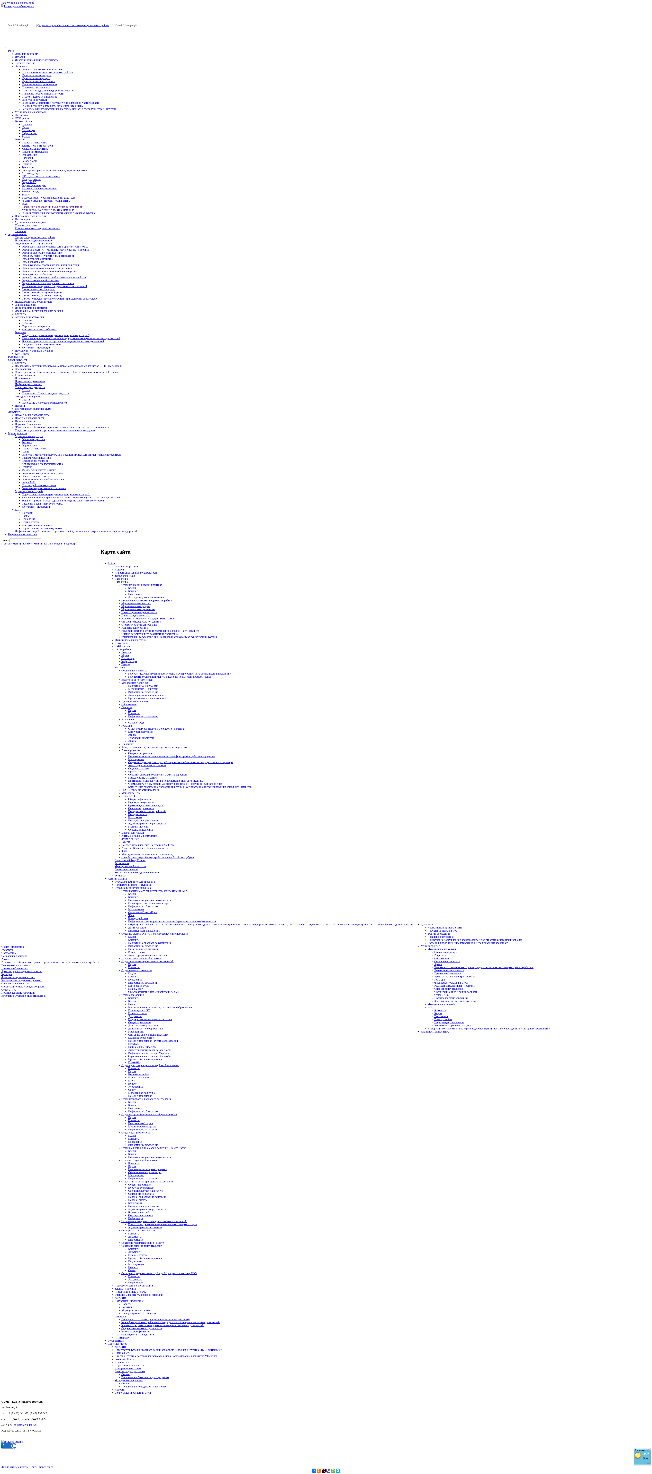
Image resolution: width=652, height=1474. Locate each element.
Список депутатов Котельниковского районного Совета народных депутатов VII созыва (66, 372)
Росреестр (27, 442)
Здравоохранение (25, 63)
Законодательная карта (14, 1467)
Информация (135, 1218)
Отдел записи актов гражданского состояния (48, 283)
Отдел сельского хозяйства (37, 258)
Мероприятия (136, 759)
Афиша (132, 734)
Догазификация (137, 927)
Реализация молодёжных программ (42, 473)
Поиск (33, 1467)
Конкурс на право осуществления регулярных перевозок (54, 170)
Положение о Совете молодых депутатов (45, 393)
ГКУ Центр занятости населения (41, 176)
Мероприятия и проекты (36, 326)
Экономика (21, 66)
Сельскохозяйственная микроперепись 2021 (153, 991)
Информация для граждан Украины (148, 1053)
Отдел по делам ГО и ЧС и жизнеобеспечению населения (55, 249)
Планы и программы (140, 1077)
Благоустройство (138, 918)
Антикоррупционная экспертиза (147, 765)
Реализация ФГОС (139, 1010)
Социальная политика (34, 142)
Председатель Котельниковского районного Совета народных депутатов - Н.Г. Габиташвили (68, 365)
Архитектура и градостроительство (42, 463)
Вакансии (20, 332)
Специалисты (23, 369)
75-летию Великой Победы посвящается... (46, 200)
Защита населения (25, 304)
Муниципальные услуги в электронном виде (48, 209)
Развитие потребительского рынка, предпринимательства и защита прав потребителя (71, 454)
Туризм (26, 136)
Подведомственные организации (34, 301)
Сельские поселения (27, 225)
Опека (131, 1270)
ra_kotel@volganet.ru (25, 1424)
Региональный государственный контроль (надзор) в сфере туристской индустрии (69, 108)
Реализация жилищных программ (147, 1169)
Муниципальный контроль (30, 111)
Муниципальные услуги (36, 78)
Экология (27, 157)
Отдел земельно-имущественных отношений (48, 255)
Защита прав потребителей (37, 145)
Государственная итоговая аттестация (150, 1019)
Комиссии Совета (25, 375)
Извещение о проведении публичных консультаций (52, 206)
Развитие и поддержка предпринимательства (48, 90)
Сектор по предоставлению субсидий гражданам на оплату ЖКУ (59, 298)
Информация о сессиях (28, 384)
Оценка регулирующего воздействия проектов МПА (52, 105)
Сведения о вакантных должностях (42, 344)
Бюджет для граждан (34, 185)
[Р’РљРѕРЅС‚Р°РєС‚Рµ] (314, 1471)
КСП (18, 509)
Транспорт (28, 167)
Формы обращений (26, 421)
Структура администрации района (35, 237)
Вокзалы (27, 124)
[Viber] (328, 1471)
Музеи (25, 127)
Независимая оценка (140, 1095)
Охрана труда (136, 722)
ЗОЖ (25, 203)
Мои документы (31, 179)
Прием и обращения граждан (145, 1059)
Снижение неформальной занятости (43, 93)
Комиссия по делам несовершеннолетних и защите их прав (162, 1224)
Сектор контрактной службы (38, 289)
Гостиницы (28, 130)
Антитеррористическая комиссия (147, 955)
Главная (6, 543)
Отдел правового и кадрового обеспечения (47, 268)
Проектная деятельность (36, 87)
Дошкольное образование (143, 1025)
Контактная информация (36, 347)
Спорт (131, 1089)
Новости (27, 320)
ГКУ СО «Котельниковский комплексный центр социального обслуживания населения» (179, 673)
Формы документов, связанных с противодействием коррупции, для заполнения (175, 783)
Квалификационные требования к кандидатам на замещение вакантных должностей (71, 338)
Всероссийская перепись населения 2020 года (48, 197)
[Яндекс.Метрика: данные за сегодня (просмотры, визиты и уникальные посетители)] (12, 1441)
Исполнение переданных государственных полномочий (54, 286)
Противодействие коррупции (39, 485)
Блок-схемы (135, 817)
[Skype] (338, 1471)
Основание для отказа (141, 808)
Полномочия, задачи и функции (33, 240)
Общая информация (26, 53)
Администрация (17, 234)
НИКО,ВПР (135, 1043)
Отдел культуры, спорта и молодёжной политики (50, 264)
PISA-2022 (134, 1062)
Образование (29, 154)
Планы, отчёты (30, 522)
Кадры (25, 515)
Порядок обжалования (28, 424)
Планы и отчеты (137, 1013)
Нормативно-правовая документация (149, 900)
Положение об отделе (140, 1123)
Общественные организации (144, 1172)
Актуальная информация (29, 317)
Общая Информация (140, 753)
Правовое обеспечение (35, 460)
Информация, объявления (37, 525)
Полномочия (22, 378)
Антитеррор (22, 353)
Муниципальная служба (29, 491)
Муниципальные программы (38, 81)
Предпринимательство (35, 151)
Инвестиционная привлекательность (36, 59)
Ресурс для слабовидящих (19, 6)
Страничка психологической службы (149, 1056)
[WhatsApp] (333, 1471)
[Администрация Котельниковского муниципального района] (18, 41)
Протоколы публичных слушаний (34, 350)
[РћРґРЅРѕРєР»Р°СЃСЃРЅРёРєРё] (319, 1471)
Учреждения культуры (141, 737)
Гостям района (23, 121)
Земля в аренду (30, 191)
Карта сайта (46, 1467)
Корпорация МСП (138, 985)
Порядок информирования (143, 820)
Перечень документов (141, 802)
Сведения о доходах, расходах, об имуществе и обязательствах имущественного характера (180, 762)
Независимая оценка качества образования (153, 1040)
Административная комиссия (145, 1227)
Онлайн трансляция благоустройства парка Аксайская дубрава (58, 212)
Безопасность (29, 160)
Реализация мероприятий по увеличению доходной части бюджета (60, 102)
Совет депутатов (18, 359)
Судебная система (138, 768)
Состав (26, 390)
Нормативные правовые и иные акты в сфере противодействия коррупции (171, 756)
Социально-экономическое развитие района (47, 72)
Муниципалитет (17, 433)
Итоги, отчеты (136, 952)
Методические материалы (143, 777)
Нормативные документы (30, 381)
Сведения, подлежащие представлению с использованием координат (55, 430)
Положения (28, 518)
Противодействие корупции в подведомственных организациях (165, 780)
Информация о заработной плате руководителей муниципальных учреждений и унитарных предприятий (76, 531)
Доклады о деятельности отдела (146, 597)
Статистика (21, 115)
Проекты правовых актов (29, 417)
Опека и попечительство (36, 476)
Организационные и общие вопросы (43, 479)
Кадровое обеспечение (141, 1037)
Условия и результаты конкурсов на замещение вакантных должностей (63, 341)
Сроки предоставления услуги (146, 805)
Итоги (131, 1080)
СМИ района (22, 118)
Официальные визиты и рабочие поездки (39, 310)
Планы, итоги (136, 988)
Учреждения (135, 1086)
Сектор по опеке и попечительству (42, 295)
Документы (15, 411)
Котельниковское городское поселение (37, 228)
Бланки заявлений (138, 826)
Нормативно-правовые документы (42, 528)
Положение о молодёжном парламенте (44, 402)
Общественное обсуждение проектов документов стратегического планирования (62, 427)
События (27, 323)
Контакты (20, 313)
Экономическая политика (36, 457)
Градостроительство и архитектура (148, 903)
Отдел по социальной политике (40, 280)
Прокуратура (135, 771)
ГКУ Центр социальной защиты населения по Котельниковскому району (170, 676)
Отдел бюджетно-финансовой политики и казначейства (54, 277)
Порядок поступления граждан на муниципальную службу (56, 335)
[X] (324, 1471)
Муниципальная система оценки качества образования (160, 1007)
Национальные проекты (142, 1046)
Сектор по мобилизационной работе (43, 292)
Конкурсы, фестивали (140, 731)
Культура (27, 164)
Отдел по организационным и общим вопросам (49, 271)
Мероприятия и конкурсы (143, 688)
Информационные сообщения (39, 329)
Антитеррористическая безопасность (149, 1050)
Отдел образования (33, 261)
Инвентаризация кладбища (144, 930)
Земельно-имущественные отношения (44, 488)
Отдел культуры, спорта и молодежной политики (156, 728)
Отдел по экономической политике (42, 69)
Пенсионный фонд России (30, 216)
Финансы (20, 231)
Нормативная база (138, 1074)
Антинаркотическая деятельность (147, 695)
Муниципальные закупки (36, 75)
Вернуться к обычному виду (17, 2)
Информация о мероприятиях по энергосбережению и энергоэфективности (172, 921)
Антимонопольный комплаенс (39, 188)
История (20, 56)
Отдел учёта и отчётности (37, 274)
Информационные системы (31, 307)
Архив (25, 451)
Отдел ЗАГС (29, 182)
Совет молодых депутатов (30, 387)
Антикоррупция (31, 173)
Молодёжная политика (35, 148)
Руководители (16, 356)
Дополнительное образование (145, 1028)
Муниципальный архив (142, 1126)
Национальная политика (22, 534)
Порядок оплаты (137, 814)
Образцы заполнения (140, 829)
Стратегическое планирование (39, 96)
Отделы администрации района (33, 243)
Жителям (20, 139)
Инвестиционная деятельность (39, 84)
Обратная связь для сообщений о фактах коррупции (158, 774)
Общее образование (139, 1022)
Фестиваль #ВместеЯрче (142, 912)
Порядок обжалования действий (147, 811)
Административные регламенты (147, 823)
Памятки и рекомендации (143, 949)
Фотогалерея (22, 219)
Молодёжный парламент (29, 396)
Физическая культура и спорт (39, 469)
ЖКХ (131, 915)
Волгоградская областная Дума (33, 408)
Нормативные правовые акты (32, 414)
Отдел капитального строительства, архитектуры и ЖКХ (55, 246)
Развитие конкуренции (35, 99)
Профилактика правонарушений (147, 698)
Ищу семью (135, 1261)
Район (11, 50)
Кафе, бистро (29, 133)
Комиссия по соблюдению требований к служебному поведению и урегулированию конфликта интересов (190, 786)
